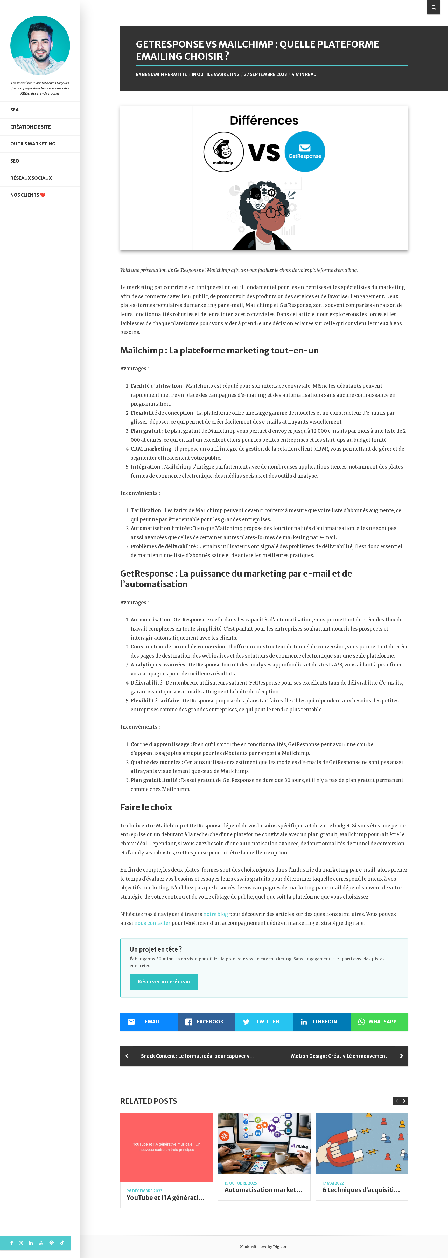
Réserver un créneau (163, 982)
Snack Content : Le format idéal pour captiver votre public (208, 1056)
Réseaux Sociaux (31, 178)
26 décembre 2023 (145, 1191)
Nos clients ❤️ (28, 195)
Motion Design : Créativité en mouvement (339, 1056)
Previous (396, 1101)
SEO (14, 161)
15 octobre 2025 (241, 1183)
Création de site (30, 127)
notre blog (215, 914)
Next (404, 1101)
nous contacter (152, 923)
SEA (14, 110)
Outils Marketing (32, 144)
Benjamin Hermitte (164, 74)
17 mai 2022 (333, 1183)
